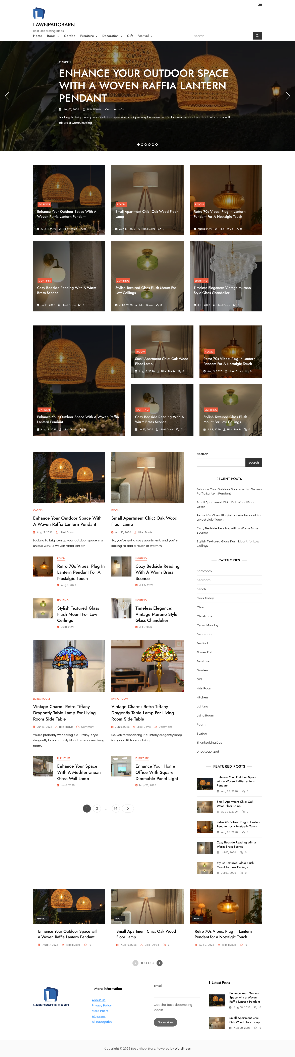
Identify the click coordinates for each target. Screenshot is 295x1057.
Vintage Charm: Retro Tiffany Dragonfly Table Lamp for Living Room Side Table (64, 712)
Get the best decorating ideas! (173, 1007)
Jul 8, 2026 (126, 305)
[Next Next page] (128, 809)
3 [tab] (146, 144)
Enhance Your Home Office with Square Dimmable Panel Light (156, 772)
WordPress (183, 1049)
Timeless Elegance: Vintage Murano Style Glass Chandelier (222, 290)
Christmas (204, 616)
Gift (130, 35)
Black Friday (205, 598)
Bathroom (204, 571)
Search (202, 454)
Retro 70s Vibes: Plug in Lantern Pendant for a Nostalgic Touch (220, 214)
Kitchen (202, 697)
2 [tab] (142, 144)
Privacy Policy (102, 1005)
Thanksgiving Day (209, 742)
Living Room (41, 699)
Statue (202, 733)
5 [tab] (153, 144)
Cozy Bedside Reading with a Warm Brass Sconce (159, 419)
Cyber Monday (207, 625)
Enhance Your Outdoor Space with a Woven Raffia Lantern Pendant (144, 86)
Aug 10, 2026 (127, 229)
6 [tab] (157, 144)
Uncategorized (208, 751)
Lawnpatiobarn (54, 24)
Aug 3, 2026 (205, 229)
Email (158, 986)
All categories (102, 1022)
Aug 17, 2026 (71, 109)
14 (117, 808)
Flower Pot (204, 652)
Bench (201, 589)
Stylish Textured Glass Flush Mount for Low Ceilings (225, 419)
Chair (200, 607)
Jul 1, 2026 (203, 305)
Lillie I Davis (94, 109)
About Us (99, 1000)
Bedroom (204, 580)
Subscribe (165, 1022)
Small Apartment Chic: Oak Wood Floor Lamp (161, 361)
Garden (69, 35)
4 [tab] (150, 144)
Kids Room (204, 688)
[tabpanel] (147, 96)
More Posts (100, 1011)
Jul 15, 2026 (47, 305)
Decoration (110, 35)
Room (51, 35)
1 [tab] (138, 144)
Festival (143, 35)
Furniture (87, 35)
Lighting (45, 281)
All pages (99, 1016)
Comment (87, 727)
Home (37, 35)
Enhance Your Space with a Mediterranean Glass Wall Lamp (79, 772)
